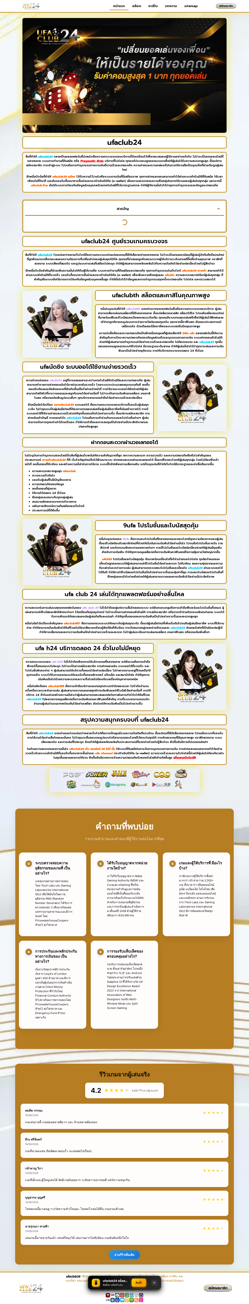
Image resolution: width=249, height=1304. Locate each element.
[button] (218, 208)
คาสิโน (153, 6)
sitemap (191, 6)
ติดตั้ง (139, 1282)
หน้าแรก (119, 6)
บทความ (171, 6)
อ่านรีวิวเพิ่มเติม (124, 1255)
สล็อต (136, 6)
